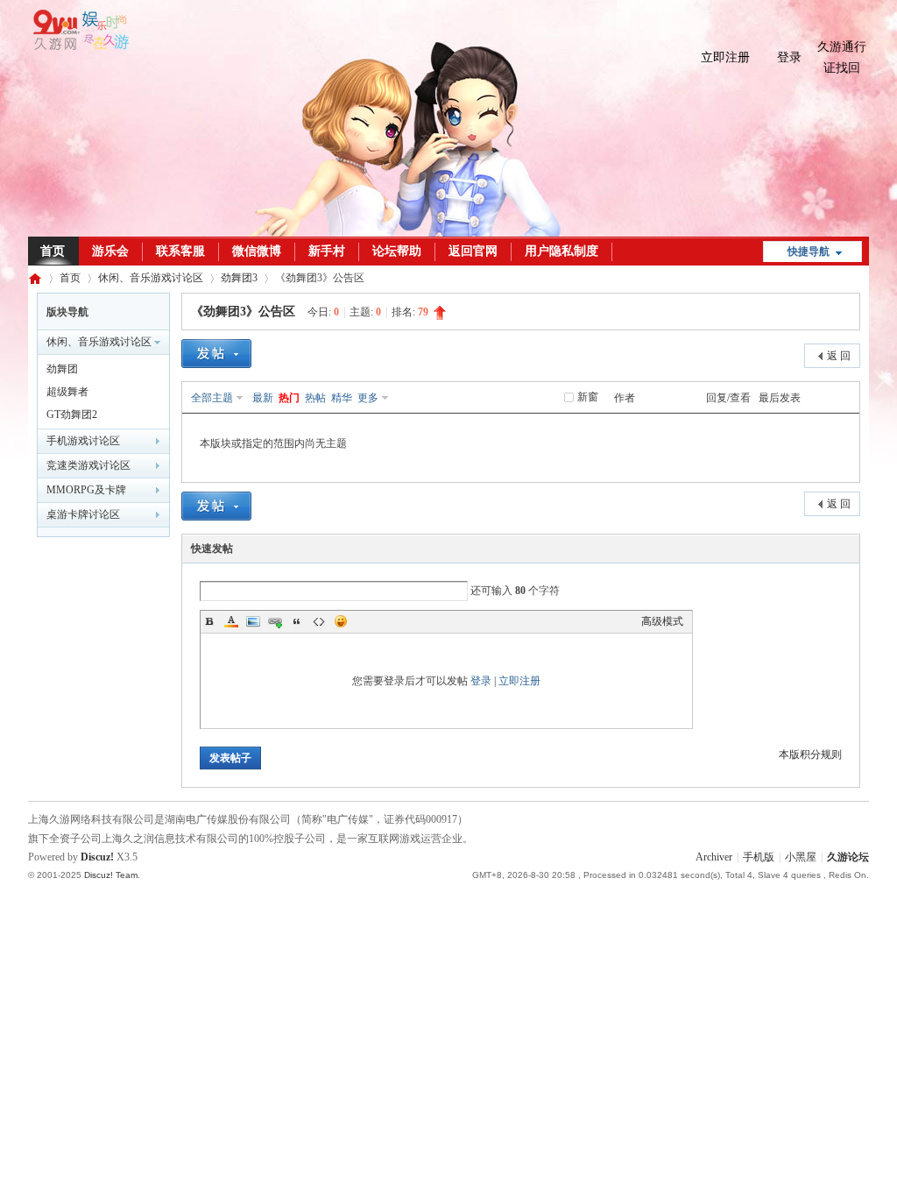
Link (275, 621)
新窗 (587, 397)
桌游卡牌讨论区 (83, 514)
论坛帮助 (396, 251)
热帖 (315, 398)
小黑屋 (800, 857)
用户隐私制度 (561, 251)
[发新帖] (216, 355)
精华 (341, 398)
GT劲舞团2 (71, 414)
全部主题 (212, 398)
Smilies (341, 621)
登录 (789, 57)
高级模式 (662, 621)
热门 (289, 398)
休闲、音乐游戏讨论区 (150, 278)
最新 (262, 398)
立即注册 (725, 57)
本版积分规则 (810, 754)
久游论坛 (35, 278)
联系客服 (180, 251)
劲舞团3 (239, 278)
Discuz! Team (111, 875)
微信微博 (256, 251)
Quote (297, 621)
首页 (52, 251)
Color (231, 621)
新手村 (326, 251)
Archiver (714, 857)
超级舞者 (67, 392)
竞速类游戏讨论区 (88, 465)
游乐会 (110, 251)
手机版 (758, 857)
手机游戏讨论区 (83, 441)
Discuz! (97, 857)
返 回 (839, 356)
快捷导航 (809, 251)
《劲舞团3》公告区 (243, 311)
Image (253, 621)
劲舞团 (62, 369)
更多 (367, 398)
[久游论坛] (78, 46)
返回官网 (473, 251)
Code (319, 621)
